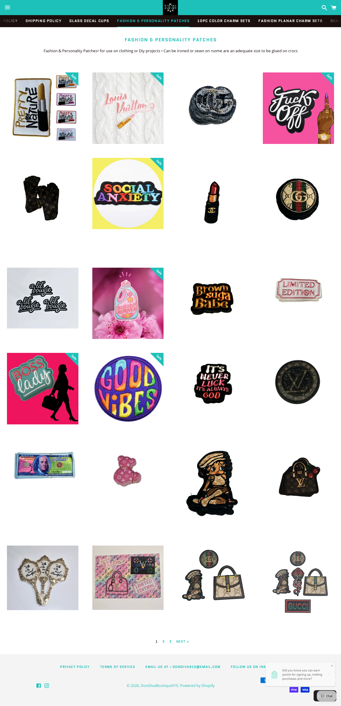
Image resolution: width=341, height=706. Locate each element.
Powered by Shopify (197, 685)
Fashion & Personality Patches (153, 20)
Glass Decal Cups (89, 20)
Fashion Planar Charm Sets (290, 20)
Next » (182, 641)
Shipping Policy (43, 20)
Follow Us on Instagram (256, 666)
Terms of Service (117, 666)
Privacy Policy (75, 666)
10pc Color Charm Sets (224, 20)
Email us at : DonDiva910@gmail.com (183, 666)
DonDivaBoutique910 (159, 685)
